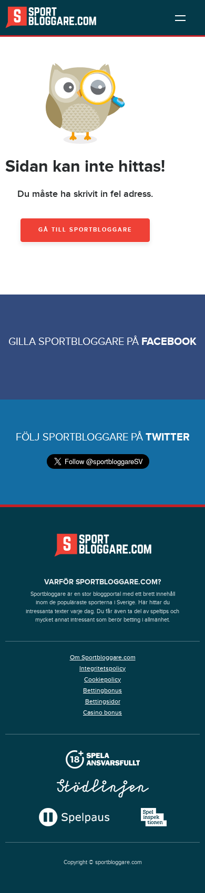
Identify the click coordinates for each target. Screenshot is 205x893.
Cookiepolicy (102, 679)
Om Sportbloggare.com (103, 657)
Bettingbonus (102, 690)
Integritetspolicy (102, 668)
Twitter (168, 437)
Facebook (169, 341)
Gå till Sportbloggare (85, 229)
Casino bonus (102, 712)
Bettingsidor (102, 701)
